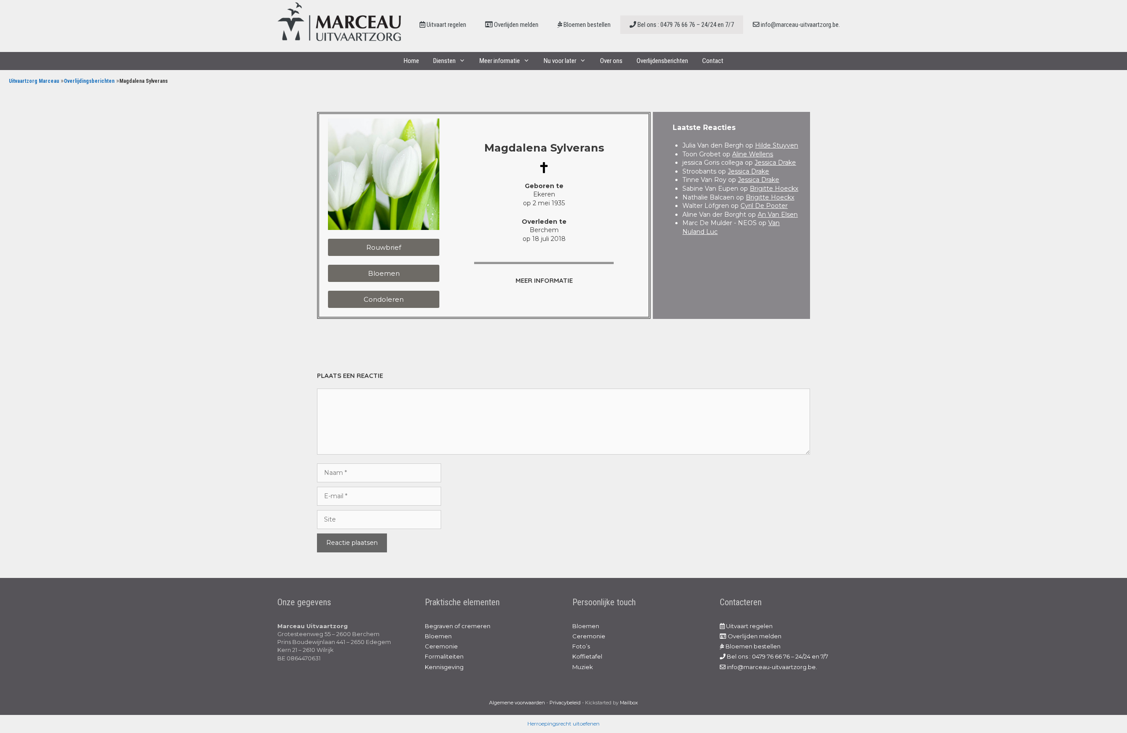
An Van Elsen (778, 214)
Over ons (611, 61)
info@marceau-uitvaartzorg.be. (799, 25)
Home (411, 61)
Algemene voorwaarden (517, 703)
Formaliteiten (444, 656)
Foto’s (581, 646)
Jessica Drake (775, 163)
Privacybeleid (565, 703)
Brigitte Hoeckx (774, 189)
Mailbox (629, 703)
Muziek (582, 666)
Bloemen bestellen (586, 25)
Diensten (444, 61)
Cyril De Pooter (764, 206)
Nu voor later (560, 61)
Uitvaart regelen (445, 25)
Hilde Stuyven (776, 145)
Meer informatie (499, 61)
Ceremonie (441, 646)
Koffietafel (587, 656)
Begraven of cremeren (457, 625)
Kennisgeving (444, 666)
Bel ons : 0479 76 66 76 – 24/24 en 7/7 (685, 25)
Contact (712, 61)
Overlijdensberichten (662, 61)
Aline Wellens (752, 154)
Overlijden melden (515, 25)
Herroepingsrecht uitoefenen (563, 723)
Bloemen (438, 636)
